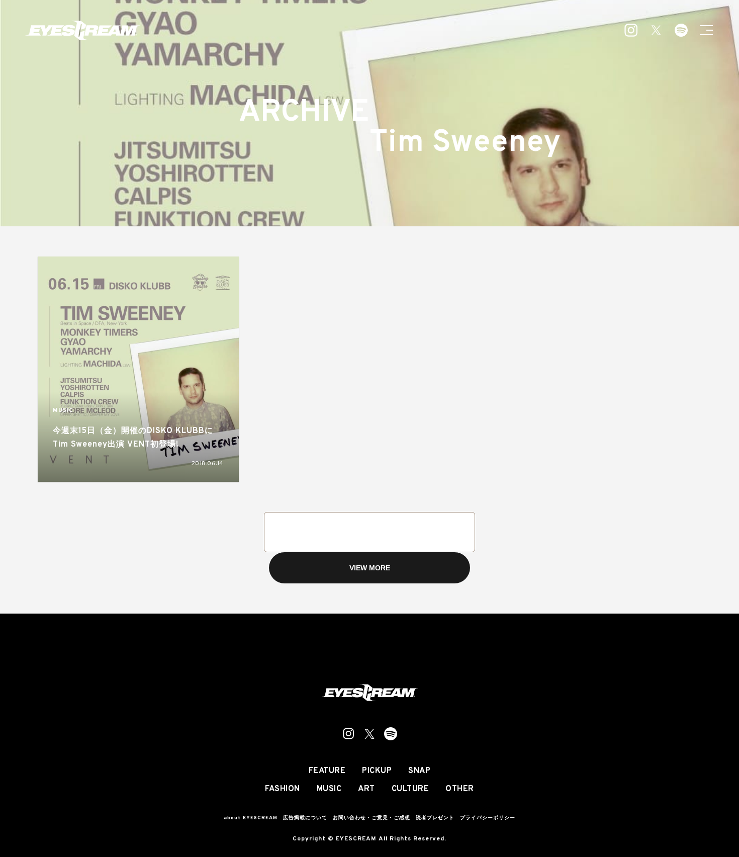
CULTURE (410, 789)
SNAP (419, 771)
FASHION (282, 789)
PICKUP (377, 771)
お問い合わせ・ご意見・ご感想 (371, 818)
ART (366, 789)
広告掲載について (305, 818)
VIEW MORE (369, 568)
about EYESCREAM (251, 818)
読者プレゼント (435, 818)
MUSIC (63, 410)
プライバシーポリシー (487, 818)
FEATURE (327, 771)
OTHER (459, 789)
